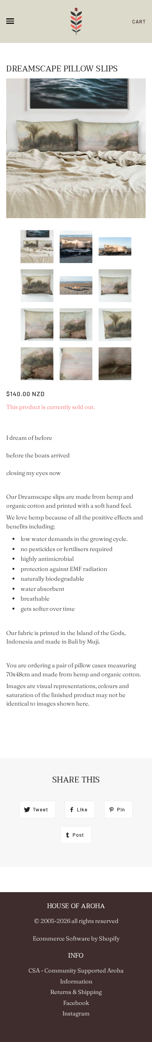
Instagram (76, 1013)
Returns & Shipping (76, 992)
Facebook (76, 1002)
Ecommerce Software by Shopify (76, 938)
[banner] (76, 21)
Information (76, 981)
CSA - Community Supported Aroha (76, 970)
